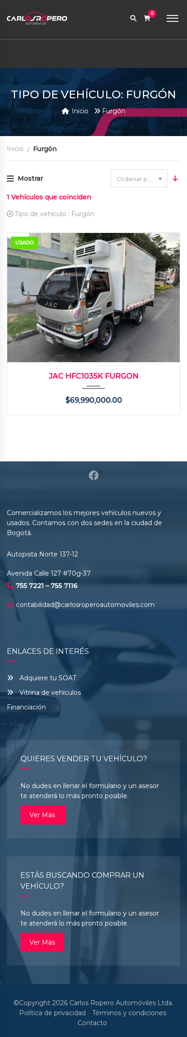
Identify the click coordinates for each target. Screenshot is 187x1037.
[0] (147, 18)
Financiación (26, 707)
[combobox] (139, 178)
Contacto (92, 1023)
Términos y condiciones (129, 1013)
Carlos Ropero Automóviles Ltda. (121, 1003)
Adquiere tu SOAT (48, 678)
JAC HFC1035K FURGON (93, 376)
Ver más (43, 815)
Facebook (93, 475)
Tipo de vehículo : (53, 214)
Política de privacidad (52, 1013)
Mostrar (30, 178)
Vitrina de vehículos (49, 692)
